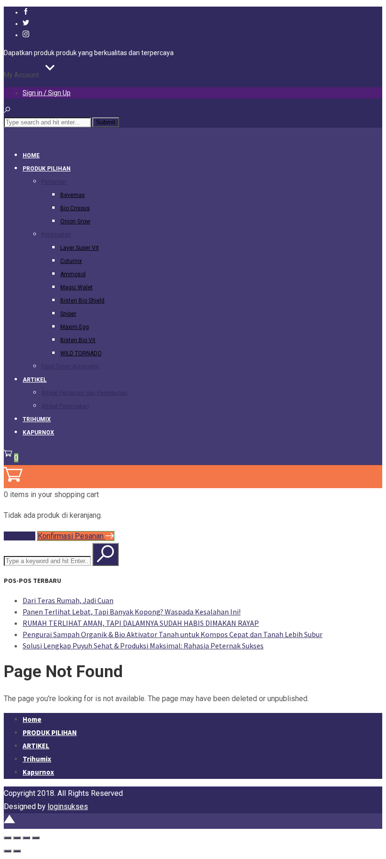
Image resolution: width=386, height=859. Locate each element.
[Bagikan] (26, 837)
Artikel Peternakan (65, 406)
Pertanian (53, 182)
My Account (21, 75)
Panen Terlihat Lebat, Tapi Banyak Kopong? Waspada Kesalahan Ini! (132, 611)
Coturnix (71, 261)
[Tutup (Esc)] (36, 837)
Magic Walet (76, 287)
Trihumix (37, 419)
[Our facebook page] (26, 12)
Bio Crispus (75, 208)
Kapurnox (38, 432)
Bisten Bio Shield (82, 300)
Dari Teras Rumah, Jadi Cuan (68, 600)
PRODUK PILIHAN (47, 168)
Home (31, 155)
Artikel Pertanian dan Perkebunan (84, 393)
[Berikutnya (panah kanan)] (17, 851)
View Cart (19, 536)
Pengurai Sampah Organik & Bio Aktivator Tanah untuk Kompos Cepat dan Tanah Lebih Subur (172, 634)
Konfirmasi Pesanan (71, 536)
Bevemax (72, 195)
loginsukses (68, 806)
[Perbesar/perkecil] (7, 837)
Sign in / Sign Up (47, 93)
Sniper (68, 314)
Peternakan (56, 234)
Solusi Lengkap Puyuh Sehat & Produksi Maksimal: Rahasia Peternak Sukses (143, 645)
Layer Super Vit (79, 248)
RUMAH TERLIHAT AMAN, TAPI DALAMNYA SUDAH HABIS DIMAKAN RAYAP (141, 623)
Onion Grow (75, 221)
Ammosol (73, 274)
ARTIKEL (35, 379)
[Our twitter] (26, 23)
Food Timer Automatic (70, 366)
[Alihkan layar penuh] (17, 837)
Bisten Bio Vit (78, 340)
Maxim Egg (74, 327)
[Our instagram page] (26, 35)
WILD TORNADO (81, 353)
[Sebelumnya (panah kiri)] (7, 851)
